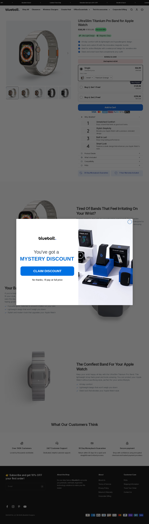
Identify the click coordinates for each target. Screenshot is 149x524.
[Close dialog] (130, 222)
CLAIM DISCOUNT (47, 271)
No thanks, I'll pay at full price (47, 280)
